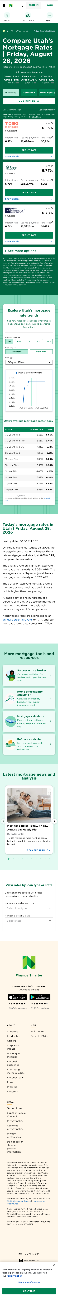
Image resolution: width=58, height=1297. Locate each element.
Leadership (13, 1036)
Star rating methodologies (15, 1071)
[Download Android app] (39, 997)
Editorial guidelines (13, 1063)
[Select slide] (9, 859)
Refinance (29, 92)
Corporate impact (13, 1047)
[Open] (50, 908)
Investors (12, 1091)
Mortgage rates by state (17, 916)
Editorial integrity (47, 110)
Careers (11, 1040)
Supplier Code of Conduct (17, 1115)
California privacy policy (15, 1127)
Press (10, 1082)
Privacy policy (15, 1121)
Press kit (12, 1087)
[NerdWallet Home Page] (12, 5)
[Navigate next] (54, 821)
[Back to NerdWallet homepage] (4, 30)
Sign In (34, 5)
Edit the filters (35, 117)
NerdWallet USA (31, 1254)
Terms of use (14, 1108)
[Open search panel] (21, 5)
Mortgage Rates (19, 31)
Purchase (10, 92)
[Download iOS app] (17, 997)
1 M (9, 341)
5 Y (39, 341)
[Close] (53, 1265)
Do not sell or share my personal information (15, 1146)
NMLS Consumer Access (19, 1201)
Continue (29, 1291)
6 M (19, 341)
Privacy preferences (14, 1135)
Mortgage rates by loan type (19, 903)
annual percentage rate (17, 619)
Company (12, 1031)
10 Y (49, 341)
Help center (37, 1031)
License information (12, 110)
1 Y (29, 341)
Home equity (47, 92)
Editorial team (15, 1077)
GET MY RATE (29, 150)
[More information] (52, 123)
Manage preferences (29, 1282)
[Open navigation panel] (4, 5)
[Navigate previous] (3, 821)
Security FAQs (39, 1036)
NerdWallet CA (31, 1260)
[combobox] (29, 362)
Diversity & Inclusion (13, 1055)
